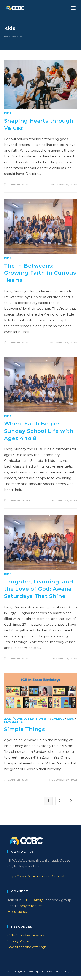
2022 (8, 718)
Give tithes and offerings (26, 947)
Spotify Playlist (19, 941)
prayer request (31, 906)
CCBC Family (32, 900)
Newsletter (14, 721)
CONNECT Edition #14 (31, 718)
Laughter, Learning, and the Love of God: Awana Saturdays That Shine (38, 589)
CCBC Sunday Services (25, 935)
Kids (21, 36)
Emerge (58, 718)
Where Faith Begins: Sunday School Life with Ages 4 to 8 (38, 430)
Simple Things (24, 729)
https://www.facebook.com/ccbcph (36, 876)
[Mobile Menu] (74, 8)
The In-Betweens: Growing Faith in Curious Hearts (40, 273)
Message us (17, 912)
